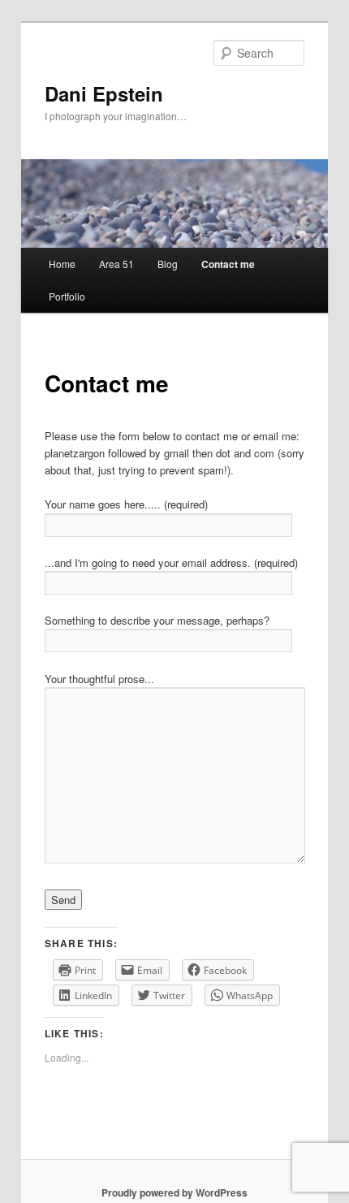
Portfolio (67, 296)
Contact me (228, 264)
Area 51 (116, 263)
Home (62, 263)
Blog (167, 263)
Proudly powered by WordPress (174, 1192)
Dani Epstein (104, 93)
